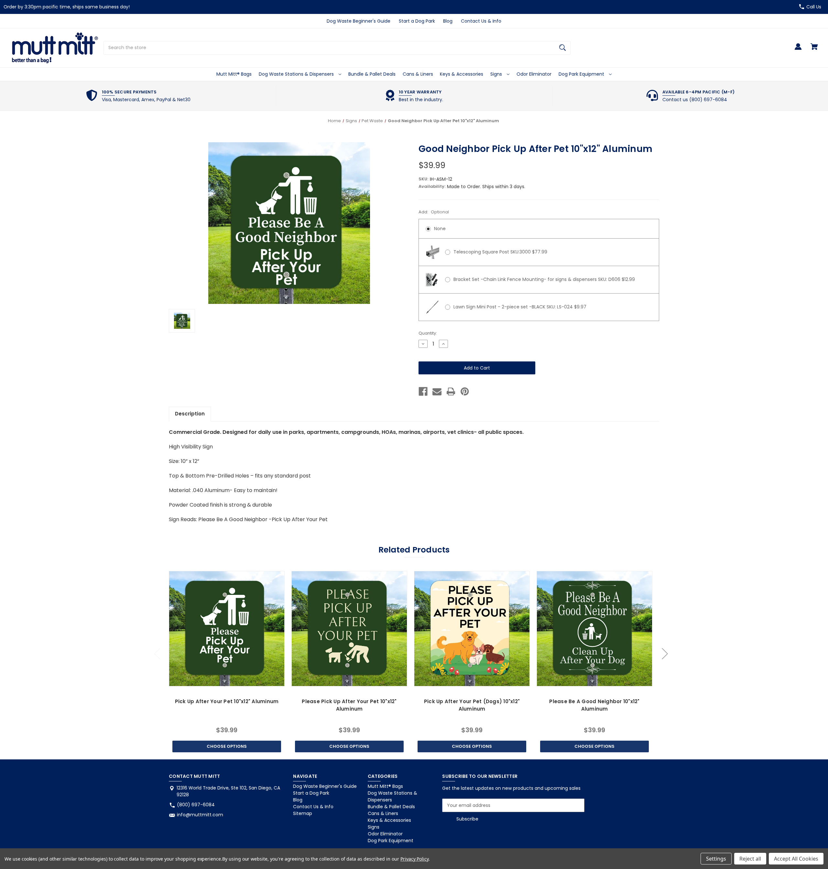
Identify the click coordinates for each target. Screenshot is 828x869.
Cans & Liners (418, 74)
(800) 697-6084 (196, 804)
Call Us (813, 7)
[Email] (436, 391)
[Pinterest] (464, 391)
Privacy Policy (414, 859)
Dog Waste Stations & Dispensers (297, 74)
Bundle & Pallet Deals (372, 74)
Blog (447, 21)
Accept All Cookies (796, 858)
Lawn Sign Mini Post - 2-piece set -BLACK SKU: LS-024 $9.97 (519, 307)
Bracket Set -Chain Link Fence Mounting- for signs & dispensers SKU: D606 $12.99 (544, 279)
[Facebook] (423, 391)
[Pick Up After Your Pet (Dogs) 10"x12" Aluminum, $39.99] (471, 628)
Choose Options (227, 746)
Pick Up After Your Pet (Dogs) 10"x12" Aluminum (472, 705)
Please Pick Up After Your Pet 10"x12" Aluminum (349, 705)
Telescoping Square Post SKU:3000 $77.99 (500, 252)
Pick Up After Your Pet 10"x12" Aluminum (227, 701)
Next (664, 653)
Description (190, 413)
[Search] (562, 48)
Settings (716, 858)
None (440, 228)
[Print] (450, 391)
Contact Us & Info (481, 21)
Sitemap (302, 813)
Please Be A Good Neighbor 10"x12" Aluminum (594, 705)
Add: (434, 212)
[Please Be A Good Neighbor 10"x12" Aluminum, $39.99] (594, 628)
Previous (156, 653)
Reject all (750, 858)
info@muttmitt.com (200, 814)
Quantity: (428, 333)
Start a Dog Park (417, 21)
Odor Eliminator (534, 74)
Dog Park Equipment (582, 74)
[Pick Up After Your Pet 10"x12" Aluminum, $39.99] (226, 628)
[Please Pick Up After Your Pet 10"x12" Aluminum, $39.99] (349, 628)
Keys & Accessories (461, 74)
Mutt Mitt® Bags (234, 74)
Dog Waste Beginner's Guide (358, 21)
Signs (496, 74)
